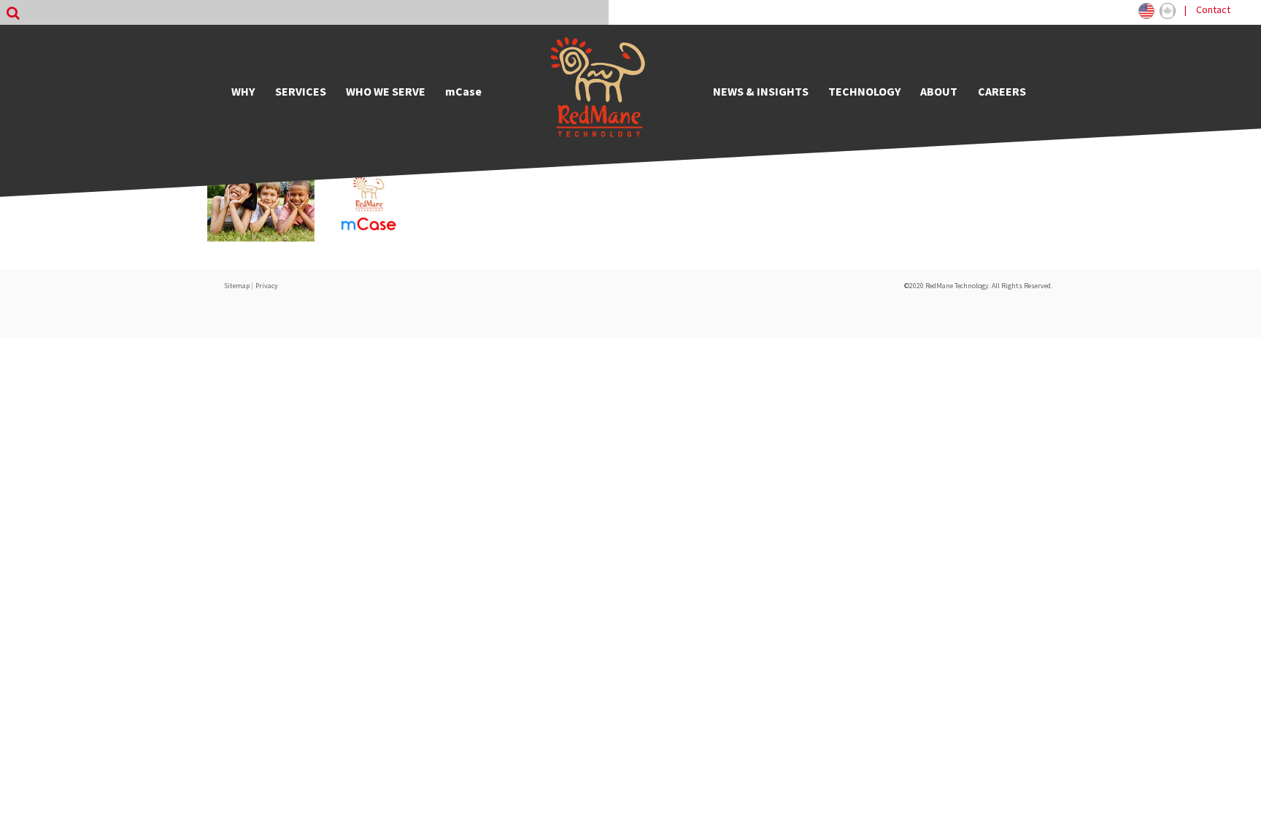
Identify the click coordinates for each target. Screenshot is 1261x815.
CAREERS (1002, 91)
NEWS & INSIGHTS (761, 91)
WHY (243, 91)
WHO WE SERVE (385, 91)
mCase (463, 91)
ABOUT (938, 91)
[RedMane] (597, 91)
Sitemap (237, 285)
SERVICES (300, 91)
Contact (1213, 9)
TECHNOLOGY (864, 91)
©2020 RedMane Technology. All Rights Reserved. (978, 285)
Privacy (266, 285)
